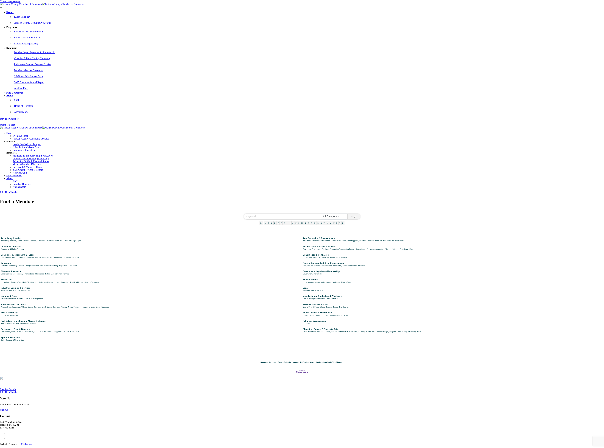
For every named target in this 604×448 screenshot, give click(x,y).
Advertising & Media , (9, 241)
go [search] (355, 216)
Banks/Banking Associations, (12, 274)
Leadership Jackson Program (28, 31)
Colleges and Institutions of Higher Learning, (42, 266)
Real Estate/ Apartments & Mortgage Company (18, 323)
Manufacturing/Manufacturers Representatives (320, 299)
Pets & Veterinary (9, 312)
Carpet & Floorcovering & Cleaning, (402, 332)
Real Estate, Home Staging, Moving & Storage (23, 321)
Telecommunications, (9, 257)
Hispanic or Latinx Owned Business (95, 307)
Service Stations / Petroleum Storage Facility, (348, 332)
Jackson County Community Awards (32, 22)
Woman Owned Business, (11, 307)
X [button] (336, 223)
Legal (305, 288)
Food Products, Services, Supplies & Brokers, (52, 332)
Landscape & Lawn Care (341, 282)
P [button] (311, 223)
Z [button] (342, 223)
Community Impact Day (26, 43)
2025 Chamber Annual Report (29, 82)
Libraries (361, 266)
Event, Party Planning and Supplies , (345, 241)
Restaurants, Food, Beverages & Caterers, (17, 332)
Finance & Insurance (11, 271)
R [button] (318, 223)
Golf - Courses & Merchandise (12, 340)
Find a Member (14, 92)
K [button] (295, 223)
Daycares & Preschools (68, 266)
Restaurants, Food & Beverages (16, 329)
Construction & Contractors (316, 255)
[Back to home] (42, 4)
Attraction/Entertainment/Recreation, (316, 241)
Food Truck (74, 332)
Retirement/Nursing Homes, (49, 282)
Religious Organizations (314, 321)
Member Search (8, 389)
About (9, 95)
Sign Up (4, 409)
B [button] (268, 223)
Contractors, (307, 257)
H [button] (287, 223)
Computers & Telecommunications (17, 255)
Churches (306, 323)
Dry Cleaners (344, 307)
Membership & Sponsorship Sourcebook (34, 52)
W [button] (333, 223)
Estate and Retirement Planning (57, 274)
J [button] (292, 223)
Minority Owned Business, (71, 307)
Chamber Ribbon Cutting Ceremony (32, 58)
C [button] (271, 223)
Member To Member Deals (303, 362)
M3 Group (26, 444)
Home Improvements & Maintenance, (317, 282)
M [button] (302, 223)
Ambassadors (21, 112)
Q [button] (315, 223)
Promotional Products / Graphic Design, (61, 241)
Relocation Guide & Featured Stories (32, 64)
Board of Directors (23, 106)
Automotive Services (11, 246)
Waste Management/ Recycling (336, 315)
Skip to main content (10, 1)
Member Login (7, 124)
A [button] (265, 223)
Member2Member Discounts (28, 70)
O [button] (308, 223)
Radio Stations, (23, 241)
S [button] (321, 223)
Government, (308, 274)
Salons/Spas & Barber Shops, (314, 307)
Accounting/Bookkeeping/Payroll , (342, 249)
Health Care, (5, 282)
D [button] (275, 223)
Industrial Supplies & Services (15, 288)
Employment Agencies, (375, 249)
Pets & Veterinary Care (9, 315)
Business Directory (268, 362)
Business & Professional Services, (316, 249)
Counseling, (65, 282)
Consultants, (361, 249)
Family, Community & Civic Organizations (323, 263)
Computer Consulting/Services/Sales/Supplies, (35, 257)
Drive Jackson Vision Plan (27, 37)
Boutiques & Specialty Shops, (377, 332)
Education (6, 263)
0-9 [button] (261, 223)
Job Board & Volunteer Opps (28, 76)
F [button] (281, 223)
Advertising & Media (10, 238)
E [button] (278, 223)
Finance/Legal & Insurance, (34, 274)
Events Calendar (284, 362)
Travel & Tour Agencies (34, 299)
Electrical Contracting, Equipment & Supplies (330, 257)
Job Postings (321, 362)
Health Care (6, 279)
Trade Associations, (350, 266)
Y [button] (339, 223)
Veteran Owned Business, (31, 307)
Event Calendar (22, 16)
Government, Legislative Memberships (321, 271)
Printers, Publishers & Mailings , (397, 249)
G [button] (284, 223)
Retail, (305, 332)
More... (412, 249)
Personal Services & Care (315, 304)
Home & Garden (310, 279)
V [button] (330, 223)
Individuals (318, 274)
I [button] (290, 223)
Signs (79, 241)
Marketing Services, (37, 241)
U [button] (327, 223)
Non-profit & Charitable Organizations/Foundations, (322, 266)
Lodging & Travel (9, 296)
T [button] (324, 223)
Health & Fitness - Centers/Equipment (84, 282)
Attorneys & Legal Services (313, 290)
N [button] (305, 223)
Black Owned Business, (51, 307)
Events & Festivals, (366, 241)
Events (10, 12)
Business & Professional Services (319, 246)
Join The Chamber (9, 118)
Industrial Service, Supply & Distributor (15, 290)
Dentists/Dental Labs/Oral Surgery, (24, 282)
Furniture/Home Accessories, (319, 332)
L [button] (298, 223)
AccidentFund (21, 88)
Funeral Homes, (332, 307)
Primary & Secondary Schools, (12, 266)
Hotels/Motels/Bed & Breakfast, (13, 299)
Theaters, (378, 241)
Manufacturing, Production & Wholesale (322, 296)
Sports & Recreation (10, 337)
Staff (16, 100)
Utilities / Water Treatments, (313, 315)
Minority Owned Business (13, 304)
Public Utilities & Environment (317, 312)
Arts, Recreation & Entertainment (319, 238)
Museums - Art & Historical (393, 241)
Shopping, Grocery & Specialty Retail (321, 329)
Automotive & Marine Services (12, 249)
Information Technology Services (66, 257)
